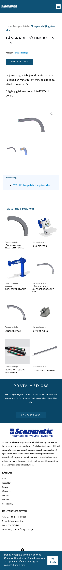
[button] (58, 6)
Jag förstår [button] (52, 560)
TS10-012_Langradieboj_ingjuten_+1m (31, 185)
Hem (8, 26)
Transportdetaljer (21, 26)
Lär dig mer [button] (19, 565)
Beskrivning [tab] (11, 177)
